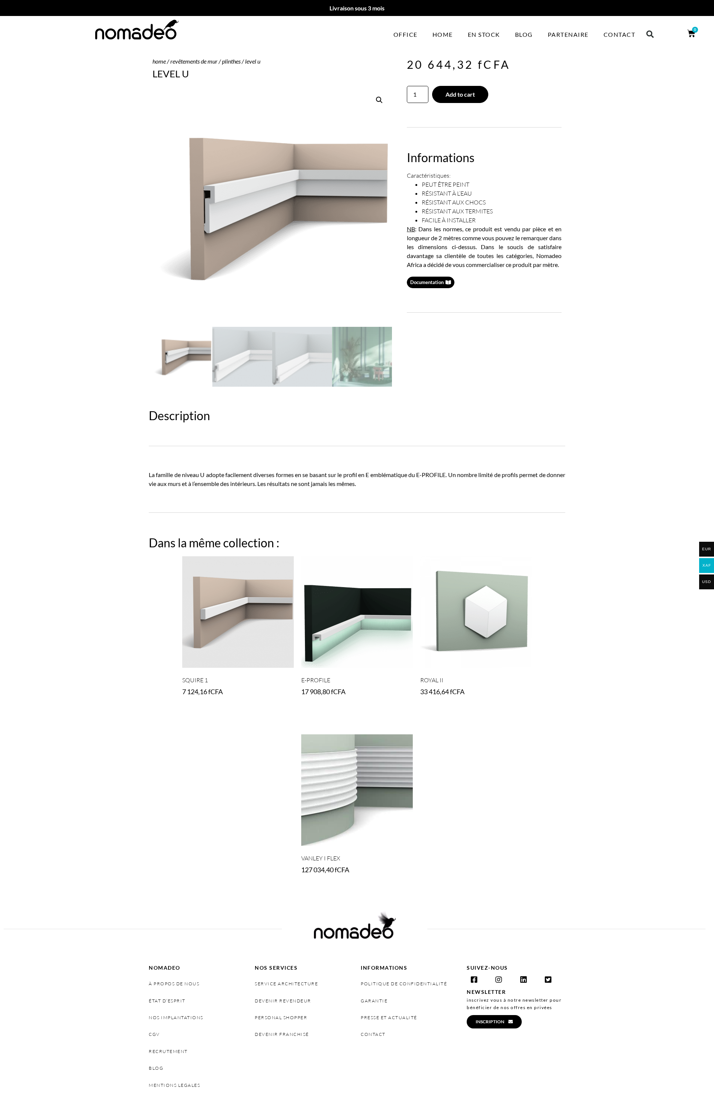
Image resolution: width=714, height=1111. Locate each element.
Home (442, 34)
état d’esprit (167, 1001)
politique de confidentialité (404, 983)
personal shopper (281, 1017)
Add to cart (460, 94)
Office (405, 34)
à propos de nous (174, 983)
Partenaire (568, 34)
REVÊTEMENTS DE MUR (194, 61)
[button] (650, 34)
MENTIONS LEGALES (174, 1085)
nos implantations (176, 1017)
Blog (524, 34)
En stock (484, 34)
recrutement (168, 1051)
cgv (154, 1034)
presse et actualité (389, 1017)
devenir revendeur (283, 1001)
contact (373, 1034)
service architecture (286, 983)
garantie (374, 1001)
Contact (620, 34)
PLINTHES (231, 61)
